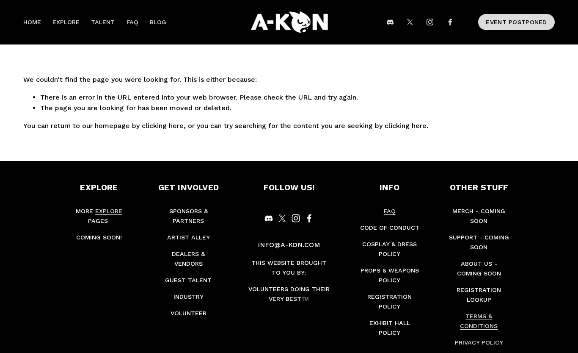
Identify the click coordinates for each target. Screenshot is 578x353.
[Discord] (390, 22)
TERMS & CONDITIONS (479, 321)
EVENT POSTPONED (516, 22)
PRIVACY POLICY (479, 342)
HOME (32, 22)
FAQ (132, 22)
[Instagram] (430, 22)
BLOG (158, 22)
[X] (410, 22)
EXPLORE (66, 22)
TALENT (103, 22)
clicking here (163, 126)
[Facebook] (450, 22)
